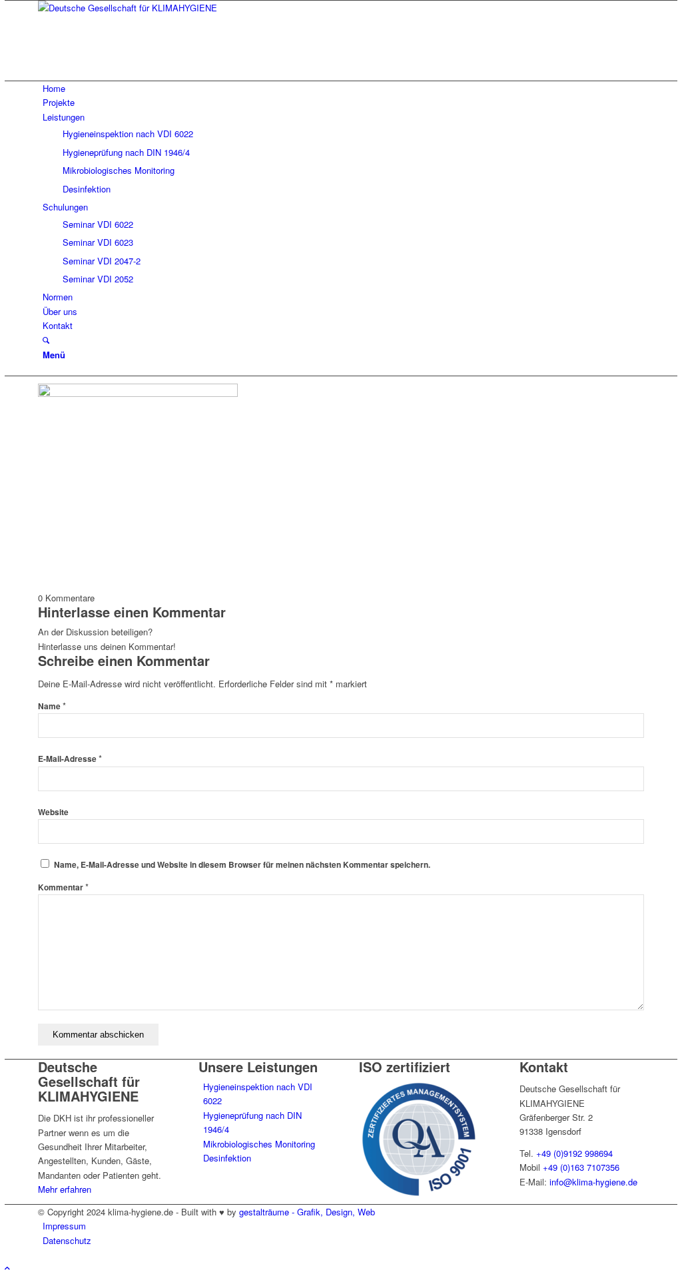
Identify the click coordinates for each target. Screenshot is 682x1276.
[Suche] (46, 340)
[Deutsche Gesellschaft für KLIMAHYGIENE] (138, 7)
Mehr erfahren (64, 1189)
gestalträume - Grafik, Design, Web (307, 1211)
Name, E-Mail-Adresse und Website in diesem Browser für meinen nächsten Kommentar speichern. (242, 864)
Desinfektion (227, 1157)
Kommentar (63, 887)
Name (52, 706)
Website (53, 812)
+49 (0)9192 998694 (574, 1153)
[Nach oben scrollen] (7, 1267)
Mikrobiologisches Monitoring (259, 1143)
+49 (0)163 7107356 (581, 1167)
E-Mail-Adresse (70, 759)
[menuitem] (343, 88)
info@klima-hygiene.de (593, 1181)
